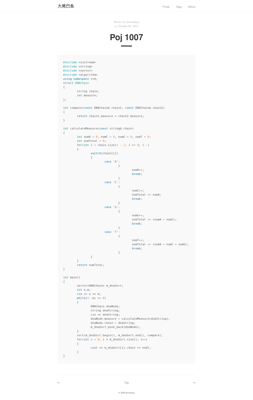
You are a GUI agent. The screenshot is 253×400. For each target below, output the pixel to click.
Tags (179, 7)
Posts (166, 7)
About (191, 7)
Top (126, 382)
